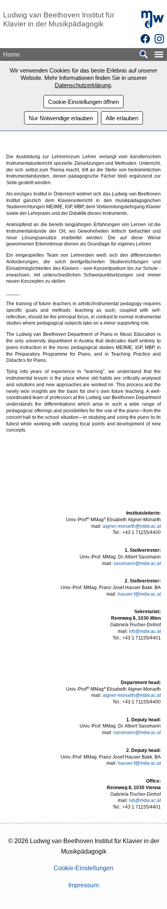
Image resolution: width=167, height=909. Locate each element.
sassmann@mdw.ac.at (137, 563)
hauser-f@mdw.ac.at (139, 594)
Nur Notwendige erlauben (61, 118)
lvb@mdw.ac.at (145, 631)
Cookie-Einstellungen (83, 868)
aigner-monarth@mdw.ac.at (132, 526)
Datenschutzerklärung (83, 85)
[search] (143, 55)
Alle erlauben (122, 118)
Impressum (83, 885)
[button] (158, 54)
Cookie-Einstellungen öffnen (83, 102)
